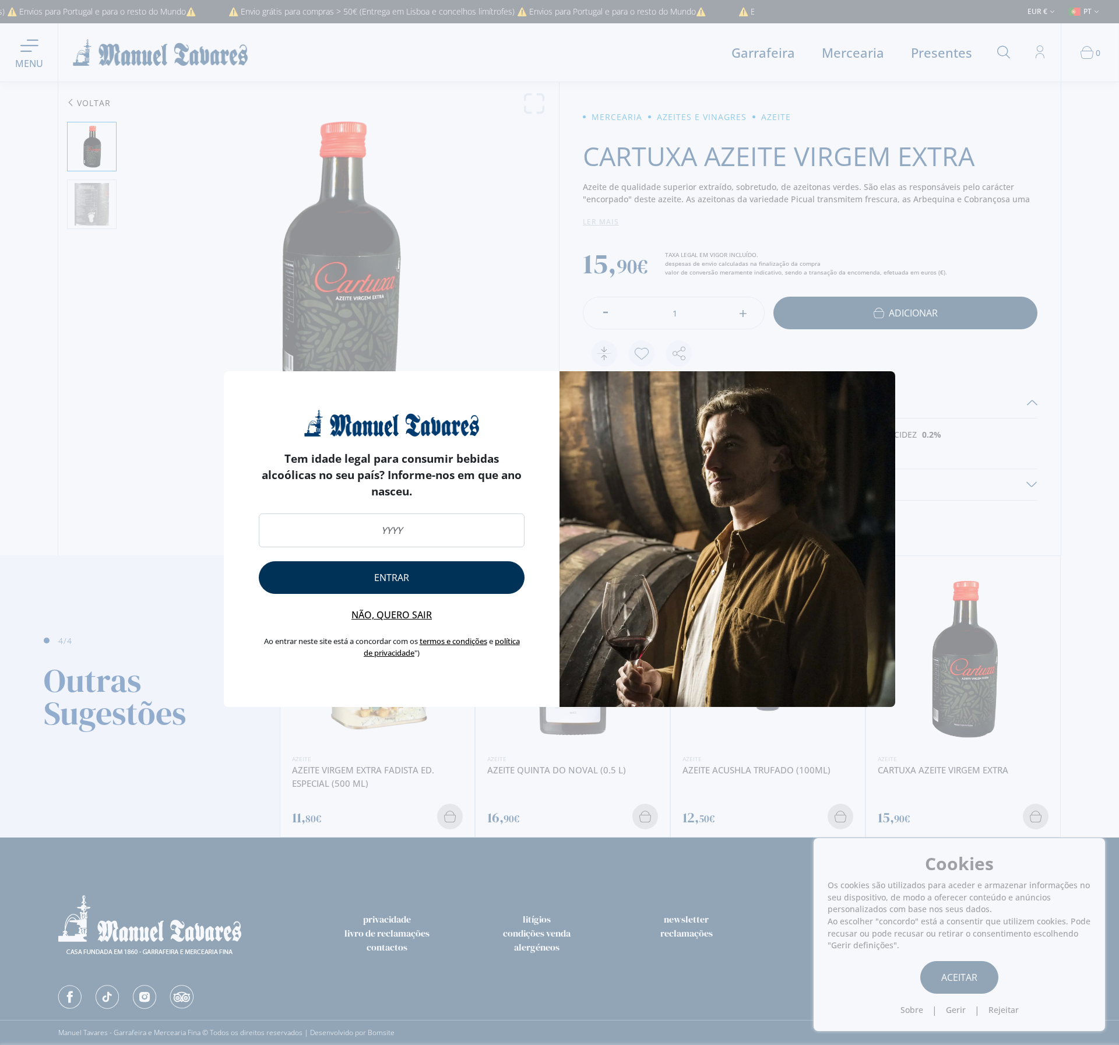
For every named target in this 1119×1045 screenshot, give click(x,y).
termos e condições (453, 641)
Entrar (391, 577)
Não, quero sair (391, 614)
